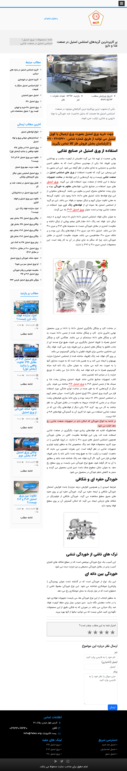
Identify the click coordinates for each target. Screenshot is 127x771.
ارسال (112, 707)
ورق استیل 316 (76, 384)
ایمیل (114, 662)
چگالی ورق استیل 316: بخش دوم (24, 218)
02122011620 (51, 19)
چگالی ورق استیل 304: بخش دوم (24, 230)
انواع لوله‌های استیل (29, 132)
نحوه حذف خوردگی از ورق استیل (24, 258)
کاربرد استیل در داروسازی (28, 79)
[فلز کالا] (96, 18)
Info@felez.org (33, 733)
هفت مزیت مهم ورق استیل (26, 167)
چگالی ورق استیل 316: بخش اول (24, 224)
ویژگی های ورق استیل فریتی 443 (24, 280)
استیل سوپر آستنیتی (29, 95)
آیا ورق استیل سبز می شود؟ (26, 264)
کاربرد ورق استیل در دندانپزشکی (25, 192)
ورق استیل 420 (32, 101)
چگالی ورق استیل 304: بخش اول (24, 236)
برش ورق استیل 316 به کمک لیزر (24, 242)
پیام (115, 672)
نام (116, 652)
